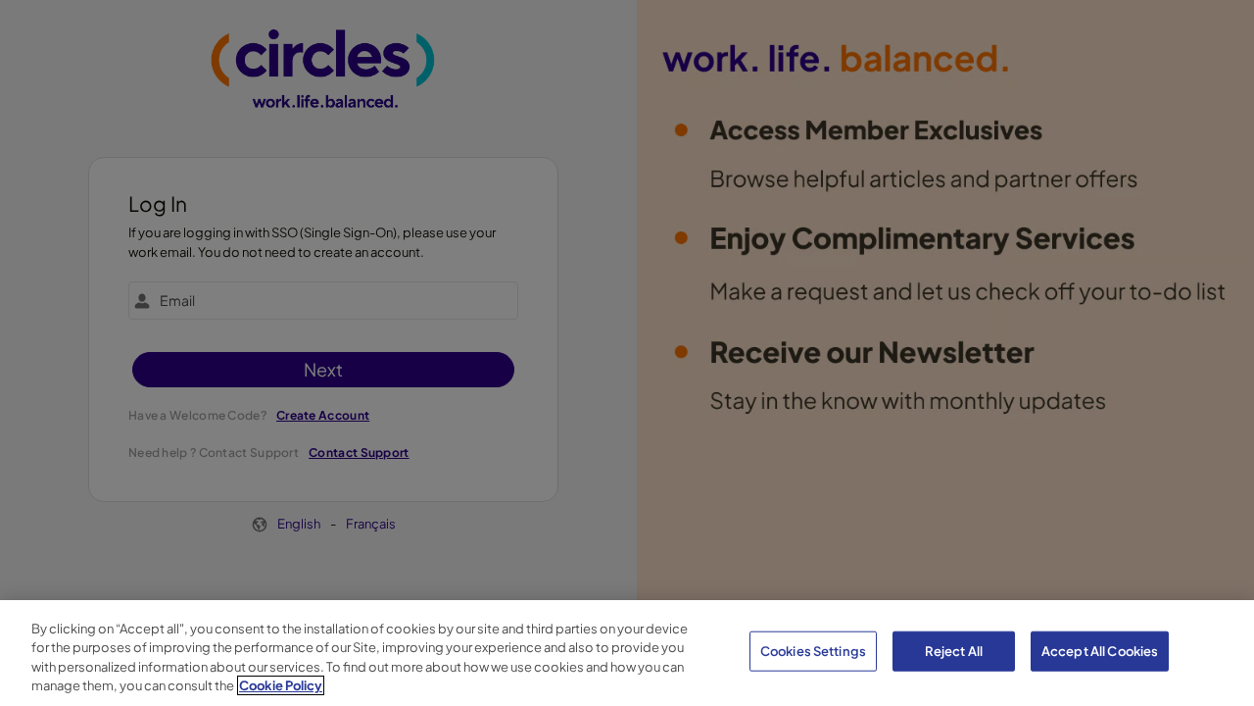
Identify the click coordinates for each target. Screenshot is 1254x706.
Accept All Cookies (1099, 651)
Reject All (954, 651)
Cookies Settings (813, 651)
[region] (627, 653)
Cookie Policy (280, 685)
